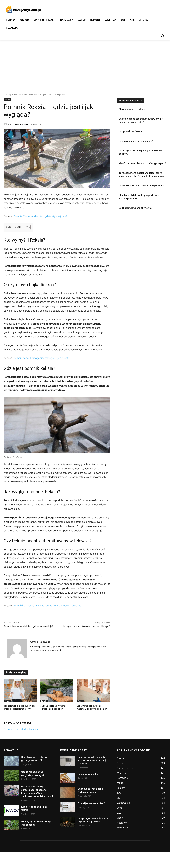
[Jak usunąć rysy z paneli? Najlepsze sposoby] (67, 792)
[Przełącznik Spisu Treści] (26, 227)
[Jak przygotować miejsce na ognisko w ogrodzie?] (67, 822)
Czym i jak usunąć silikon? (91, 803)
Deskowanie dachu (88, 774)
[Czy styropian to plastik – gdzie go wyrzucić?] (11, 761)
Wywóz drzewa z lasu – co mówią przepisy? (142, 163)
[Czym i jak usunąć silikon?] (67, 807)
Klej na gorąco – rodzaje (132, 109)
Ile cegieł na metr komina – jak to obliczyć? (86, 626)
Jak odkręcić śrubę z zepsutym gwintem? (141, 185)
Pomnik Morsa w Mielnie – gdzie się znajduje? (40, 216)
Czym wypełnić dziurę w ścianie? (136, 141)
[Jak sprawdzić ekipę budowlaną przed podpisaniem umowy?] (20, 690)
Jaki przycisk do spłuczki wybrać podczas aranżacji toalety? (92, 760)
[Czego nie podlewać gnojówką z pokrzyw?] (11, 775)
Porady (22, 94)
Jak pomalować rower (131, 131)
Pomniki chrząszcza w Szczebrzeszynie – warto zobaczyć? (48, 605)
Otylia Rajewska (21, 124)
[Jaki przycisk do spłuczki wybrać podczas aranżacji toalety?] (67, 761)
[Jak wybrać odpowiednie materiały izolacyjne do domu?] (93, 690)
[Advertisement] (85, 64)
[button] (162, 36)
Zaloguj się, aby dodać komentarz (22, 729)
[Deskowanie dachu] (67, 778)
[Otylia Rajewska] (6, 124)
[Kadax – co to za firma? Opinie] (11, 810)
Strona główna (10, 94)
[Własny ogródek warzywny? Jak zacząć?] (11, 825)
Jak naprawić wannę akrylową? (135, 208)
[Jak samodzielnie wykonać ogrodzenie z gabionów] (56, 690)
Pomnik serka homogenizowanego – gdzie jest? (41, 358)
